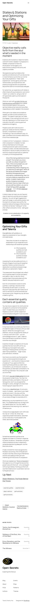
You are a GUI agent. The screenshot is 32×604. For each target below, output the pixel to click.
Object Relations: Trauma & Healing (9, 507)
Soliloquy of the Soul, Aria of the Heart (12, 535)
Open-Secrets (8, 3)
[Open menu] (28, 3)
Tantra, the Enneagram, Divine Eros (11, 528)
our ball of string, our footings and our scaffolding (15, 102)
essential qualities (8, 488)
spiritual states (18, 491)
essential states (20, 488)
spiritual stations (7, 494)
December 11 (26, 548)
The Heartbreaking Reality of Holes (22, 507)
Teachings (15, 43)
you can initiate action (17, 376)
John (9, 43)
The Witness (7, 548)
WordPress (26, 600)
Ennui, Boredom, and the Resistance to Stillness (11, 542)
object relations (7, 491)
